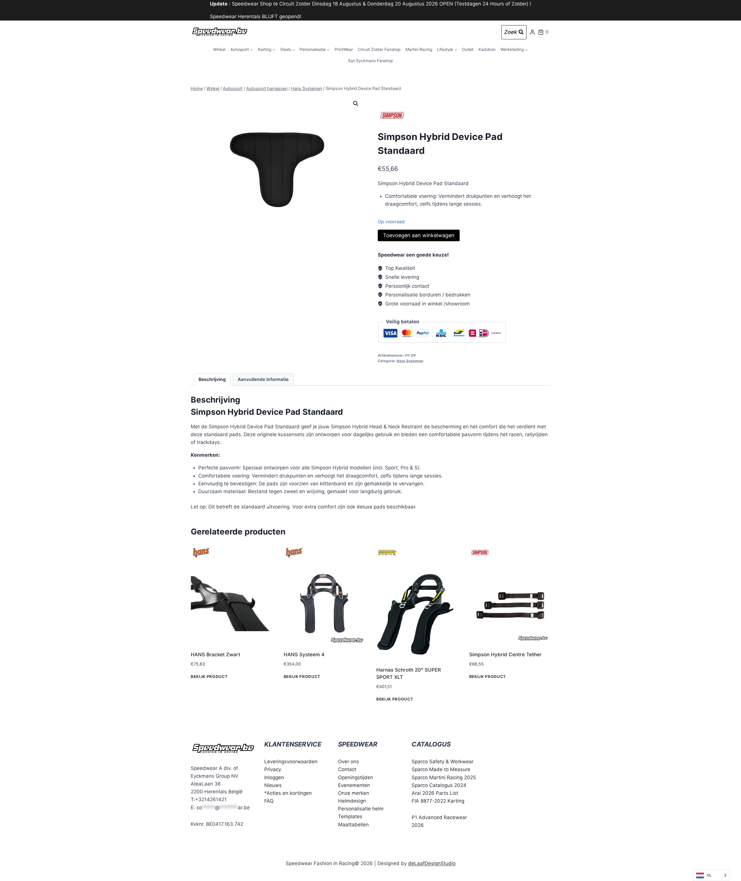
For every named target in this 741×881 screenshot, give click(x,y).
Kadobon (487, 49)
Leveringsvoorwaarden (291, 761)
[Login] (532, 32)
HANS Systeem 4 (304, 654)
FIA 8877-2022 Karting (438, 801)
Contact (347, 769)
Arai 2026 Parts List (435, 793)
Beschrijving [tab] (212, 379)
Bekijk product (209, 676)
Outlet (468, 49)
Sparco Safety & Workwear (443, 761)
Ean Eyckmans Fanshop (370, 60)
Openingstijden (355, 777)
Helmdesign (352, 801)
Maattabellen (353, 824)
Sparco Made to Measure (441, 769)
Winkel (219, 49)
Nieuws (273, 785)
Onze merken (353, 793)
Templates (350, 816)
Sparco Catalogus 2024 (439, 785)
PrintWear (344, 49)
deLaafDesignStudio (432, 863)
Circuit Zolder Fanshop (379, 49)
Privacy (272, 769)
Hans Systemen (410, 361)
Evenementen (354, 785)
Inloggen (274, 777)
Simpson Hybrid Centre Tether (505, 654)
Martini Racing (419, 49)
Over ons (348, 761)
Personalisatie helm (361, 809)
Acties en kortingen (289, 793)
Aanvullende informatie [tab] (263, 379)
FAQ (269, 801)
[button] (356, 103)
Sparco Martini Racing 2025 (444, 777)
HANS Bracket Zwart (215, 654)
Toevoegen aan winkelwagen (418, 235)
